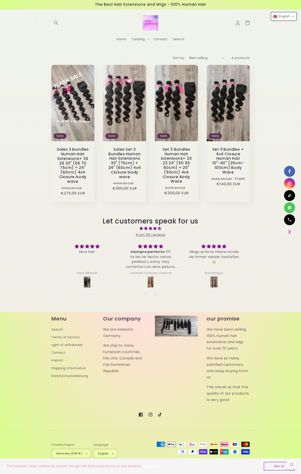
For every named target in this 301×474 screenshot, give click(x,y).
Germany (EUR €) (69, 453)
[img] (150, 228)
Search (57, 329)
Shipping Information (68, 368)
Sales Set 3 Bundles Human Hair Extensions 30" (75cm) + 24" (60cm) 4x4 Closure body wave (124, 163)
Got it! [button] (279, 466)
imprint (57, 360)
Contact (58, 352)
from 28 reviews (150, 234)
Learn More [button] (153, 466)
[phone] (289, 219)
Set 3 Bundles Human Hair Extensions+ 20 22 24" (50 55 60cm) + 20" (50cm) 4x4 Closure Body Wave (176, 165)
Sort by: (179, 58)
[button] (56, 23)
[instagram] (289, 183)
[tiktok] (289, 195)
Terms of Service (65, 337)
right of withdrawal (66, 345)
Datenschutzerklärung (69, 376)
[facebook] (289, 171)
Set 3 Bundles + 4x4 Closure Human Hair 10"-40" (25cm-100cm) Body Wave (228, 161)
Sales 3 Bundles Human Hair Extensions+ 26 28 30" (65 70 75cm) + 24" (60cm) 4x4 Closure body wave (73, 165)
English (103, 453)
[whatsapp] (289, 207)
